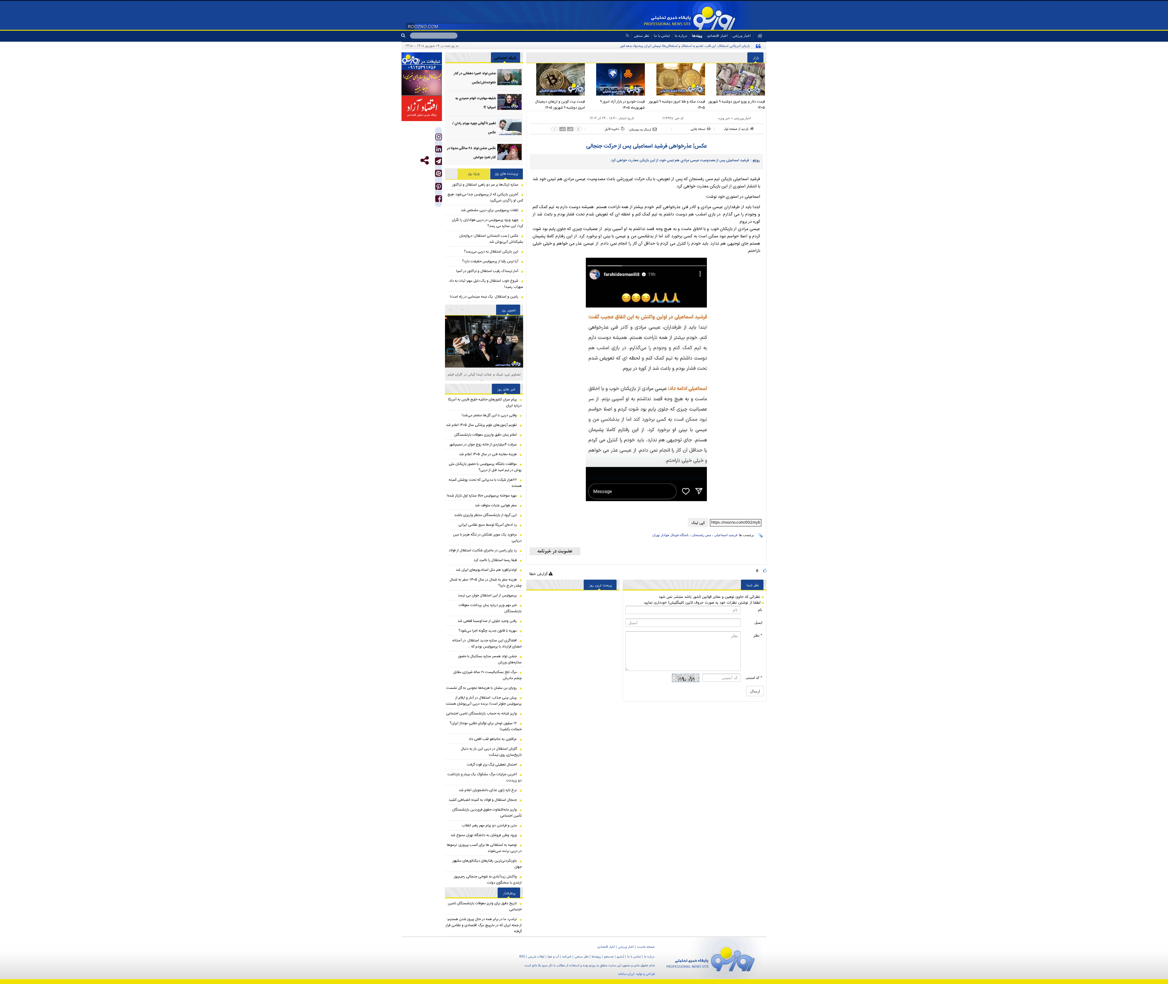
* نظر (757, 635)
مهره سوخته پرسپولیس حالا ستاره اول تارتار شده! (482, 496)
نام (760, 610)
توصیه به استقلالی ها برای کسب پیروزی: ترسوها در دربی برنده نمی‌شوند (484, 848)
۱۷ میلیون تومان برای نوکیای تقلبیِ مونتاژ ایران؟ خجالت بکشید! (486, 726)
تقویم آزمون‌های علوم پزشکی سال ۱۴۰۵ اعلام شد (481, 425)
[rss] (627, 35)
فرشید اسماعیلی (725, 535)
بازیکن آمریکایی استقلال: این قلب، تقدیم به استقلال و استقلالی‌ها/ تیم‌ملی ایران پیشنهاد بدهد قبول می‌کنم (680, 45)
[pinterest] (438, 188)
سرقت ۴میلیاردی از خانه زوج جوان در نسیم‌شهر (483, 444)
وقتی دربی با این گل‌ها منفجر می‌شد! (489, 415)
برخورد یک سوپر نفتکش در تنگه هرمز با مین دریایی (487, 538)
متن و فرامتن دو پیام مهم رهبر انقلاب (489, 825)
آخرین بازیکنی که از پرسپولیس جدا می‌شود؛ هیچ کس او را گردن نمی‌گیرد (485, 197)
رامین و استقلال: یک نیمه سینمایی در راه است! (484, 297)
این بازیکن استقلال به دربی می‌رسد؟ (491, 252)
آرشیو (620, 956)
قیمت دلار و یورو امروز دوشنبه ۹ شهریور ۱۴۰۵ (736, 105)
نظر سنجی (641, 35)
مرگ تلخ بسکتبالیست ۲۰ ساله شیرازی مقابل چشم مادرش (487, 675)
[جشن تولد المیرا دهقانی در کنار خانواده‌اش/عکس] (509, 77)
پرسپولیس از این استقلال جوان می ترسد (487, 595)
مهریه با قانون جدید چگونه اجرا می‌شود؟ (487, 631)
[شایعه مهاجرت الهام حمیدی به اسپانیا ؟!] (509, 102)
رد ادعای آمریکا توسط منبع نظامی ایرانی (487, 525)
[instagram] (438, 138)
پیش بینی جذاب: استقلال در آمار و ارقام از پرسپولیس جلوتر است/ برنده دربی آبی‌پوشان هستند (484, 701)
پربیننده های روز (506, 174)
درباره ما (681, 35)
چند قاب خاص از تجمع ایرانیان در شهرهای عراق (484, 374)
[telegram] (438, 161)
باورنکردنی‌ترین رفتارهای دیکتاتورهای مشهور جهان (487, 864)
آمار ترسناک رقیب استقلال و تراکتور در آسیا (487, 271)
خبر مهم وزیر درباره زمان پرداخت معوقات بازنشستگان (490, 608)
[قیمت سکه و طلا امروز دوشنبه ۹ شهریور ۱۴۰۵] (676, 79)
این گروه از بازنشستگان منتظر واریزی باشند (485, 515)
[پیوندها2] (421, 83)
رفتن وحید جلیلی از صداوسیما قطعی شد (487, 621)
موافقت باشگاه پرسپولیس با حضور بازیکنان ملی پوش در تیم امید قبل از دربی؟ (485, 467)
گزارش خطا (539, 574)
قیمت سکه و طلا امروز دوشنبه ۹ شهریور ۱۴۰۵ (677, 105)
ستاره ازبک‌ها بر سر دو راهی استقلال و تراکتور (485, 185)
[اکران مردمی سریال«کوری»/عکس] (484, 365)
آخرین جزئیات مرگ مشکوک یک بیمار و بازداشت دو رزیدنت (484, 777)
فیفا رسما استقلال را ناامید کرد (495, 560)
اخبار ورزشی (742, 118)
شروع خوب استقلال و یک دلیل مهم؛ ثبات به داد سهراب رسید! (486, 284)
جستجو (609, 956)
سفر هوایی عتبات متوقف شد (496, 505)
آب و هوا (553, 956)
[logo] (710, 958)
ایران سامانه (626, 973)
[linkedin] (438, 150)
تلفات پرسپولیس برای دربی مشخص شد (489, 210)
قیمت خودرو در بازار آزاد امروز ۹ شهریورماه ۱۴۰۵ (622, 105)
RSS (522, 956)
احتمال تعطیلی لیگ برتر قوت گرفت (492, 765)
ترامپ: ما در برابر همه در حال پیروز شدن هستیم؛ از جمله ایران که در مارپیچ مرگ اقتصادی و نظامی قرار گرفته (484, 925)
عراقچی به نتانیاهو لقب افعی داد (493, 739)
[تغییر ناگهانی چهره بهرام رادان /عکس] (509, 127)
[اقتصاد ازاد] (421, 108)
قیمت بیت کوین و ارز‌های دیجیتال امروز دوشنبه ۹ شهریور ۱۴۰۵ (560, 105)
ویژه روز (474, 174)
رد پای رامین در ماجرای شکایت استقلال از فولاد (483, 550)
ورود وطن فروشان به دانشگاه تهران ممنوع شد (483, 835)
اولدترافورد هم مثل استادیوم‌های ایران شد (486, 570)
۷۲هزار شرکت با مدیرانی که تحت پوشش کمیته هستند (485, 483)
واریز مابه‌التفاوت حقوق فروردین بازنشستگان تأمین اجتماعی (487, 813)
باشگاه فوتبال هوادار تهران (670, 535)
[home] (758, 35)
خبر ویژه (724, 118)
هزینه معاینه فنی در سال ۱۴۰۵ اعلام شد (488, 454)
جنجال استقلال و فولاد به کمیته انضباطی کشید (483, 800)
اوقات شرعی (536, 956)
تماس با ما (662, 35)
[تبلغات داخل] (421, 61)
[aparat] (438, 173)
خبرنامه (567, 956)
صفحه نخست (646, 946)
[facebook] (438, 200)
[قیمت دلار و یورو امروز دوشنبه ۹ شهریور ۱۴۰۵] (736, 79)
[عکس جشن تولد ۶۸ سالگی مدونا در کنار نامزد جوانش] (509, 152)
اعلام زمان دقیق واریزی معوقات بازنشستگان (485, 435)
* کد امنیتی (754, 677)
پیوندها (697, 35)
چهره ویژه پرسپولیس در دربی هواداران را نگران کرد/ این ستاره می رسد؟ (487, 223)
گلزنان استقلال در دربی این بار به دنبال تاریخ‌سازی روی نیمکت (491, 752)
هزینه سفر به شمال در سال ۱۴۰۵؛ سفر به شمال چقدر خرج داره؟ (486, 583)
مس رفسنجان (701, 535)
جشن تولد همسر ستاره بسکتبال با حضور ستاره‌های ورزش (490, 659)
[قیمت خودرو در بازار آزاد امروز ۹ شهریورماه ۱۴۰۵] (616, 79)
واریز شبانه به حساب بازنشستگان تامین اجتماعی (481, 713)
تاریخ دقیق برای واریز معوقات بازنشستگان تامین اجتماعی (485, 906)
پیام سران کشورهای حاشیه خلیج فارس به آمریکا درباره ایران (485, 402)
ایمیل (758, 622)
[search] (405, 36)
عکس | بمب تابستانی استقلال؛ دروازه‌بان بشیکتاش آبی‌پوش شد (491, 239)
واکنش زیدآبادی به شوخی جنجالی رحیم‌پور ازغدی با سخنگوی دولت (488, 880)
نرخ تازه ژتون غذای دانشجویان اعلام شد (488, 790)
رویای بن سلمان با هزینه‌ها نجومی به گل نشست (481, 688)
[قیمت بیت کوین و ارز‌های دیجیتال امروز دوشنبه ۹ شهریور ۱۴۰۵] (556, 79)
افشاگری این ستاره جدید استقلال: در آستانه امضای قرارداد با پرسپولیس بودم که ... (487, 643)
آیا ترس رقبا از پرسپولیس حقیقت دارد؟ (490, 261)
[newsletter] (555, 551)
